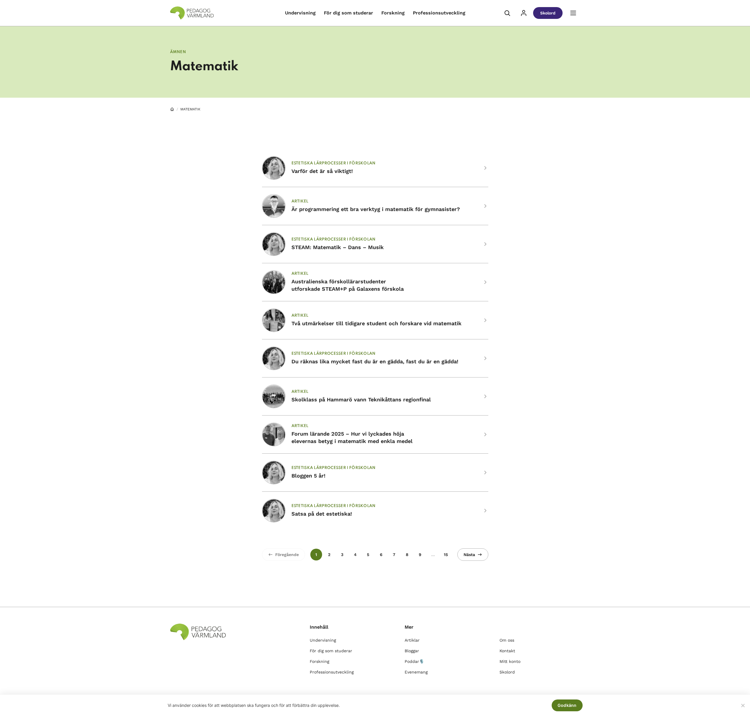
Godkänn (567, 705)
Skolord (548, 13)
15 (446, 554)
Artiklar (412, 640)
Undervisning (300, 13)
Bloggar (412, 650)
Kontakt (507, 650)
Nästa (469, 554)
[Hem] (172, 109)
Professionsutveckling (439, 13)
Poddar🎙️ (414, 661)
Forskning (393, 13)
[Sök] (507, 13)
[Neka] (743, 705)
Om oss (507, 640)
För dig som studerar (348, 13)
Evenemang (416, 672)
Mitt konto (510, 661)
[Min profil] (524, 13)
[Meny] (573, 13)
